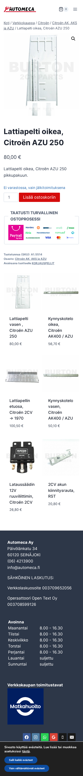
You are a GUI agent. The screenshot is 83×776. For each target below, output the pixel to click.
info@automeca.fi (23, 567)
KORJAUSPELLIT (43, 263)
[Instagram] (36, 737)
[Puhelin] (63, 737)
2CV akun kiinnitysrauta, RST (61, 490)
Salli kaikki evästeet (21, 760)
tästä (26, 751)
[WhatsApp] (45, 737)
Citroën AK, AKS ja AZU (31, 259)
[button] (73, 39)
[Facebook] (27, 737)
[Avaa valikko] (75, 9)
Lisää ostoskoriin (39, 197)
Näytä (54, 517)
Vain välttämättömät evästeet (26, 768)
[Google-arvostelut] (54, 737)
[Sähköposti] (72, 737)
